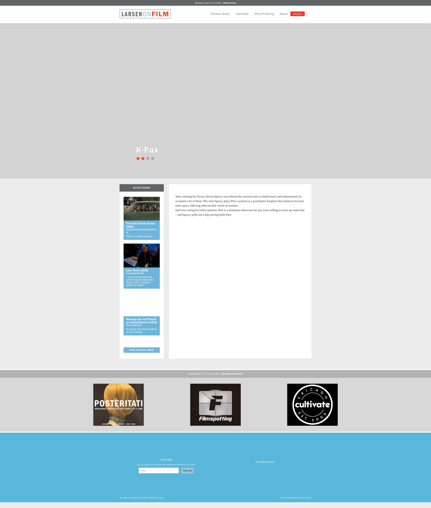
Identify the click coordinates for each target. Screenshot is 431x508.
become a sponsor (232, 373)
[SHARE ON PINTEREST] (190, 192)
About (284, 13)
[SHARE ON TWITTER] (178, 192)
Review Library (220, 13)
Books (297, 13)
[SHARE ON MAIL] (195, 192)
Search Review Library (141, 350)
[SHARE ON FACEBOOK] (184, 192)
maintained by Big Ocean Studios (296, 497)
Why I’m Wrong (264, 13)
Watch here (229, 2)
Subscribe (242, 13)
